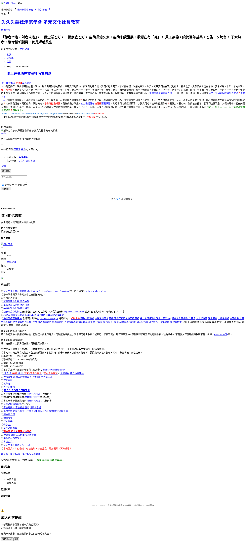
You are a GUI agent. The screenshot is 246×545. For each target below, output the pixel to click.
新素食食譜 (35, 407)
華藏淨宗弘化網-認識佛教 (16, 301)
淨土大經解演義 (148, 318)
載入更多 (6, 171)
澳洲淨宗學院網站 (12, 311)
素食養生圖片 (22, 407)
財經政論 (24, 49)
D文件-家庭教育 (27, 161)
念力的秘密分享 (104, 322)
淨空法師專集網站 (12, 318)
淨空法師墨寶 (10, 428)
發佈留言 (6, 189)
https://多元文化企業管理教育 (22, 114)
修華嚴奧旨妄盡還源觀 (127, 318)
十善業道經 (223, 318)
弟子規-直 (15, 454)
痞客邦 (17, 149)
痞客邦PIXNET (34, 394)
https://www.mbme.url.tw (85, 114)
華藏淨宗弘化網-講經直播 (16, 305)
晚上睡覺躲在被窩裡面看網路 (29, 73)
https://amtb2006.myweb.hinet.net (51, 114)
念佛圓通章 (82, 322)
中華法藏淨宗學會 (12, 438)
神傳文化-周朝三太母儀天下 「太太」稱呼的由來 (28, 377)
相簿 (9, 55)
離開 (16, 539)
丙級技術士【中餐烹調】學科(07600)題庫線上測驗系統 (40, 411)
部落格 (10, 58)
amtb (3, 133)
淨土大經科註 (163, 318)
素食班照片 (9, 407)
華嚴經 (112, 318)
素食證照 (8, 411)
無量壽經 (47, 322)
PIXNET (102, 505)
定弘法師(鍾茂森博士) (171, 322)
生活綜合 (23, 157)
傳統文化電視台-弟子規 (183, 318)
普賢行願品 (70, 322)
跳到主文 (5, 30)
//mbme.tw (5, 114)
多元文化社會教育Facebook (16, 445)
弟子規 (4, 454)
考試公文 (8, 442)
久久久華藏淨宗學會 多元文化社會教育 (40, 22)
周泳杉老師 (142, 322)
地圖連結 (64, 373)
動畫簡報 (8, 418)
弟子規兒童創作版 (31, 454)
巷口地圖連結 (77, 373)
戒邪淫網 (8, 380)
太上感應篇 (201, 318)
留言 (23, 149)
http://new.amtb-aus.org (74, 311)
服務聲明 (150, 505)
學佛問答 (212, 318)
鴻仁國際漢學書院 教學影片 (50, 315)
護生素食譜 (9, 414)
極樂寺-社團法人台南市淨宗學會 (19, 435)
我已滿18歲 (7, 539)
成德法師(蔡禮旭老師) (125, 322)
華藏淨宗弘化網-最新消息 (16, 308)
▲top (3, 166)
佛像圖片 (8, 424)
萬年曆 (6, 383)
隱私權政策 (139, 505)
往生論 (91, 322)
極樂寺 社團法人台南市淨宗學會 (19, 315)
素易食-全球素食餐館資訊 (17, 390)
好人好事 (8, 421)
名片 (9, 61)
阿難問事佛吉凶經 (22, 322)
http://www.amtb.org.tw (47, 318)
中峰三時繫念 (101, 318)
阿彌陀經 (37, 322)
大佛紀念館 (9, 387)
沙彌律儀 (234, 318)
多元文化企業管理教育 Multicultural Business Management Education (36, 291)
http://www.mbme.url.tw (95, 291)
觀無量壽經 (58, 322)
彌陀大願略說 (87, 318)
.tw (38, 114)
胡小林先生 (154, 322)
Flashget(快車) (221, 334)
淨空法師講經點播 (12, 404)
